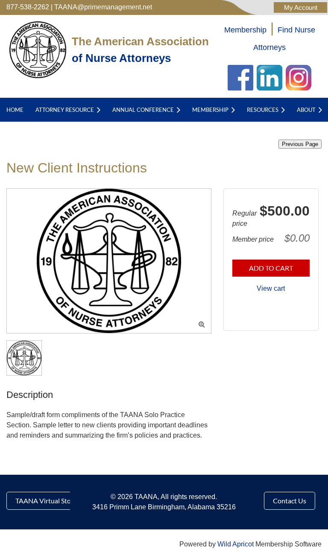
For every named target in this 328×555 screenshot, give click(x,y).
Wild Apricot (235, 544)
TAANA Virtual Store (46, 501)
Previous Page (300, 144)
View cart (271, 288)
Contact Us (289, 501)
